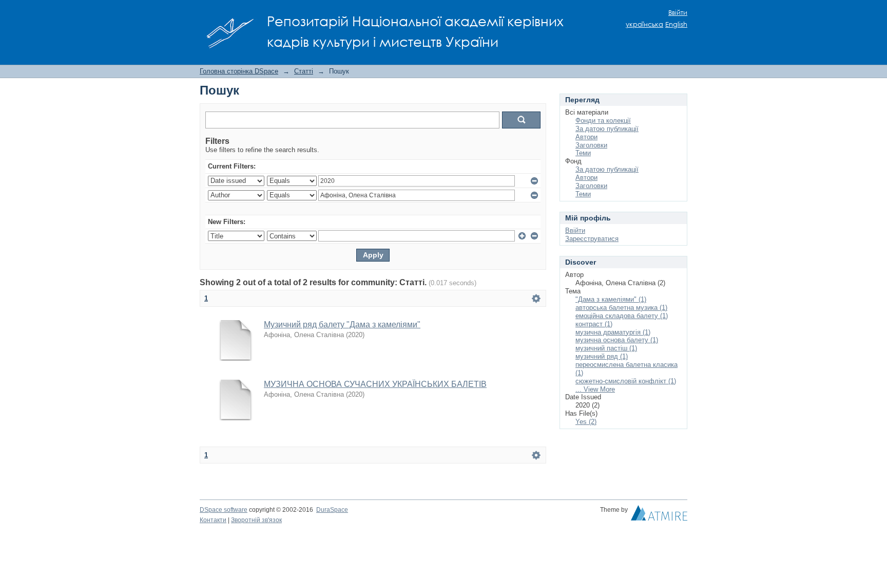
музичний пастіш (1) (606, 348)
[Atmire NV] (659, 515)
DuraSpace (332, 509)
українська (644, 24)
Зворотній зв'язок (256, 520)
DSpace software (223, 509)
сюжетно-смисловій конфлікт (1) (625, 381)
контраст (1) (593, 324)
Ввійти (677, 12)
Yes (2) (585, 421)
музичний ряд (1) (601, 356)
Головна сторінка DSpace (239, 71)
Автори (586, 137)
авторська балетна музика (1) (621, 307)
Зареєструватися (592, 239)
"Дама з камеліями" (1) (610, 299)
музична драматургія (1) (612, 332)
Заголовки (591, 145)
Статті (303, 71)
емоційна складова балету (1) (621, 316)
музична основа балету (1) (616, 340)
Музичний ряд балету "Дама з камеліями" (342, 324)
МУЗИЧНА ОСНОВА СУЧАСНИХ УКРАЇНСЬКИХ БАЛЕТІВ (375, 384)
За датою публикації (607, 129)
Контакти (213, 520)
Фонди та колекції (603, 120)
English (676, 24)
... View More (595, 389)
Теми (583, 153)
